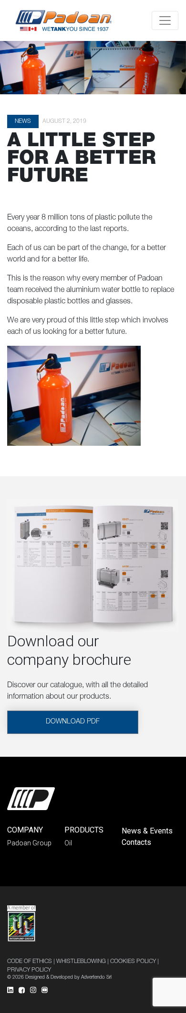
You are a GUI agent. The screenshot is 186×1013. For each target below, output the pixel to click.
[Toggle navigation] (165, 20)
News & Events (147, 830)
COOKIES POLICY (133, 961)
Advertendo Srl (96, 977)
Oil (68, 843)
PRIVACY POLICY (29, 970)
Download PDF (73, 722)
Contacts (136, 842)
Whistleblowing (81, 961)
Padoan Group (29, 843)
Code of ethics (29, 961)
